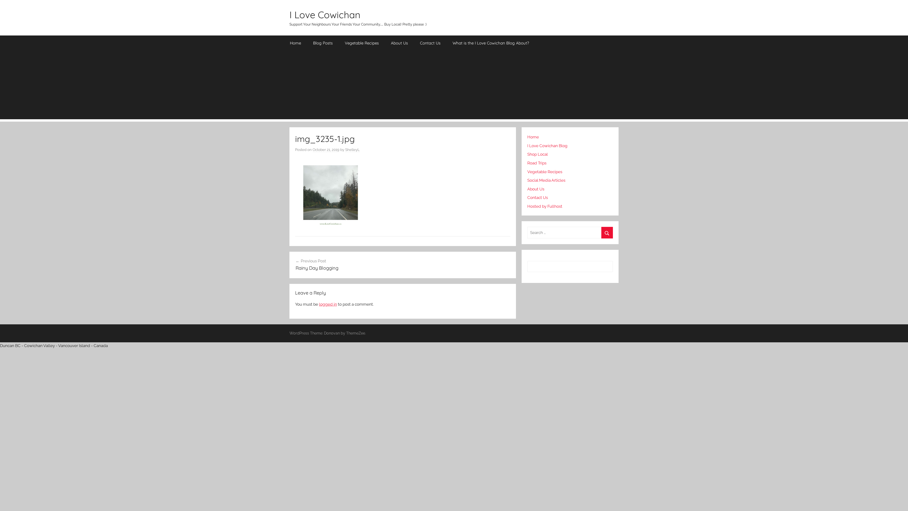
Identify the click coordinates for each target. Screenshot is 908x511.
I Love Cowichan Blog (547, 145)
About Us (399, 42)
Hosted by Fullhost (544, 206)
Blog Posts (323, 42)
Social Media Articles (546, 180)
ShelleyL (352, 150)
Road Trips (536, 163)
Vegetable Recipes (362, 42)
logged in (328, 304)
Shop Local (537, 154)
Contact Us (430, 42)
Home (295, 42)
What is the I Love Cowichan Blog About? (491, 42)
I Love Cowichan (324, 15)
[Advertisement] (454, 86)
